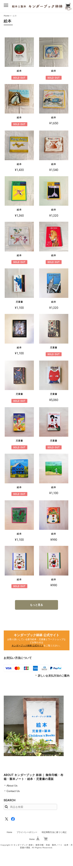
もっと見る (36, 604)
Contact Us (13, 791)
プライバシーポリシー (27, 832)
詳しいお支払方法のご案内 (53, 675)
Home (7, 16)
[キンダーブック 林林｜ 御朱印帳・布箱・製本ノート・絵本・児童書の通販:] (34, 726)
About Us (12, 785)
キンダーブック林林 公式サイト (28, 645)
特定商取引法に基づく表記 (54, 832)
